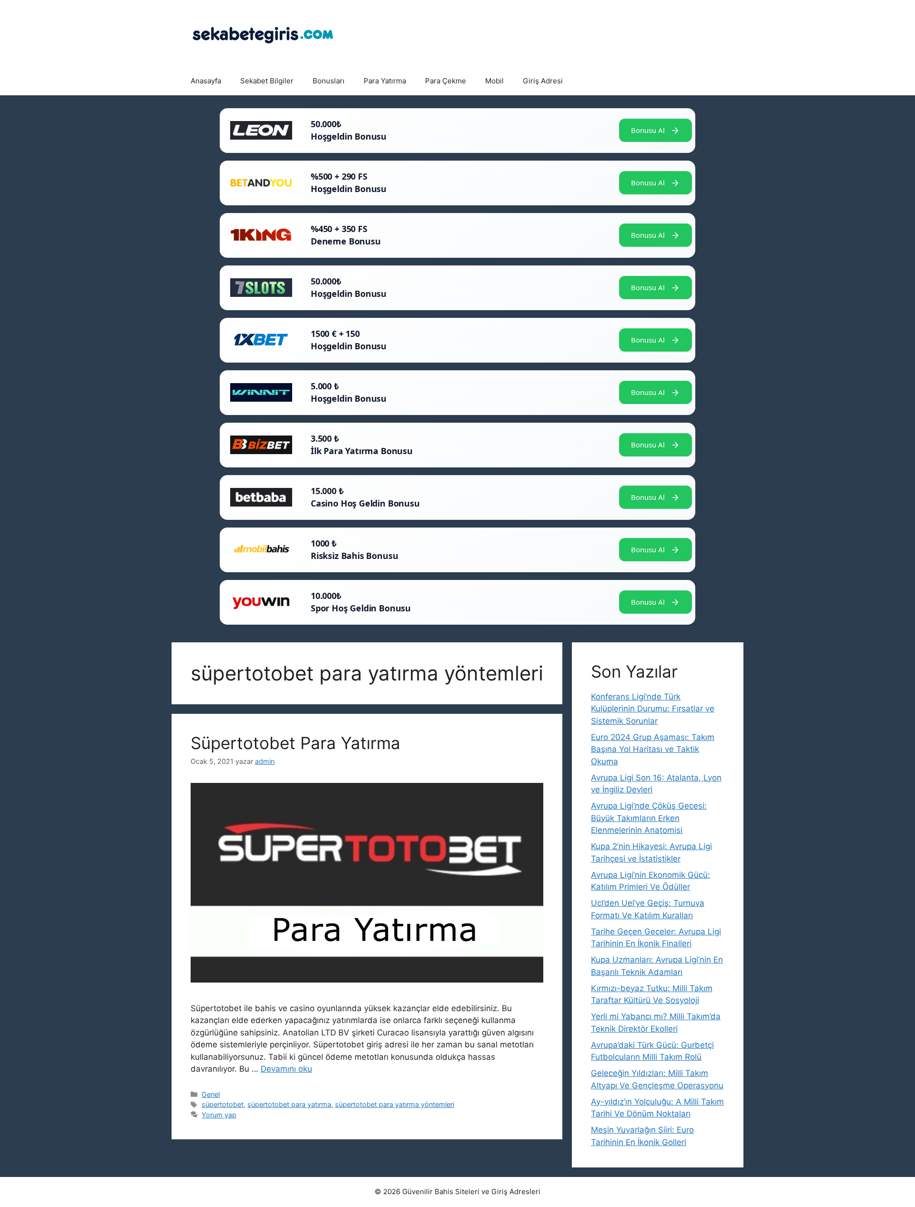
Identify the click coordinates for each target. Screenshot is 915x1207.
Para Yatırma (385, 80)
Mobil (494, 80)
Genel (211, 1094)
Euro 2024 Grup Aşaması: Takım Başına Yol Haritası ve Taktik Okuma (652, 749)
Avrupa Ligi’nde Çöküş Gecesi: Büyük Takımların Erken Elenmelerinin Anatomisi (649, 818)
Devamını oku (286, 1069)
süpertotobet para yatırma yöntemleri (394, 1104)
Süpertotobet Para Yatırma (295, 743)
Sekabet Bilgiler (267, 80)
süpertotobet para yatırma (289, 1104)
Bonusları (329, 80)
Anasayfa (206, 80)
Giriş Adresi (543, 80)
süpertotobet (223, 1104)
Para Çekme (445, 80)
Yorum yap (219, 1115)
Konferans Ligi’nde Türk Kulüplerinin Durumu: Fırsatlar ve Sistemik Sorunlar (652, 709)
